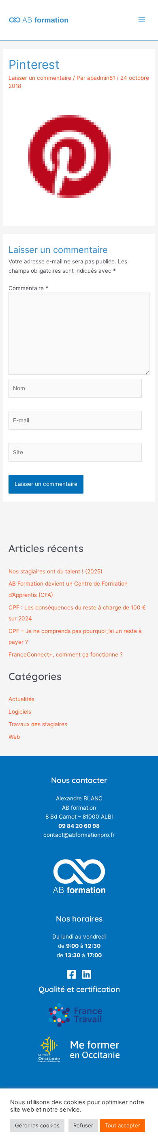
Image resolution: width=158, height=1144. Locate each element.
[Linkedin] (86, 974)
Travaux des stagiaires (38, 724)
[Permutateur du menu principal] (142, 20)
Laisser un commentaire (40, 78)
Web (14, 736)
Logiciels (20, 711)
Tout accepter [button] (122, 1125)
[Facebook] (71, 974)
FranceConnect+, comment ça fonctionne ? (66, 654)
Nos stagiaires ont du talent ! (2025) (55, 571)
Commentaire (28, 288)
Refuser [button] (83, 1125)
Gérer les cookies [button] (37, 1125)
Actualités (21, 699)
